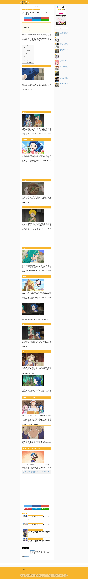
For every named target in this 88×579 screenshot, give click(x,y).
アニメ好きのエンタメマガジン (23, 570)
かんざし (24, 47)
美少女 (53, 576)
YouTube (39, 563)
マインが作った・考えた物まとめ (28, 62)
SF (21, 574)
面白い (61, 576)
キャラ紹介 (55, 574)
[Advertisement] (36, 103)
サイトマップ (57, 568)
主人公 (47, 575)
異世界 (41, 576)
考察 (55, 576)
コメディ (61, 574)
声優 (24, 576)
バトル (29, 575)
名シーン (66, 575)
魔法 (65, 576)
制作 (52, 575)
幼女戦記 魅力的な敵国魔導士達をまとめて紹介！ (64, 50)
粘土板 (24, 56)
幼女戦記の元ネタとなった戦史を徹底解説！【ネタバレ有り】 (64, 72)
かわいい (31, 574)
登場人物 (44, 576)
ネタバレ (26, 575)
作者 (50, 575)
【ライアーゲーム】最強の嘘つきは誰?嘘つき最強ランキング (64, 44)
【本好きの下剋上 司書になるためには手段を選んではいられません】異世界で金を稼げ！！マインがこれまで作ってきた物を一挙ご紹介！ (39, 518)
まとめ (38, 574)
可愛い (63, 575)
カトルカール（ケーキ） (26, 60)
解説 (58, 576)
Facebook (45, 563)
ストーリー (22, 575)
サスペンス (65, 574)
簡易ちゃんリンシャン (26, 50)
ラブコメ (40, 575)
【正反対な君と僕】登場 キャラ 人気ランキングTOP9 (64, 61)
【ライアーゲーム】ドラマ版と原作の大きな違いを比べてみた (64, 78)
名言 (22, 576)
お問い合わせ (65, 568)
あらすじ (24, 574)
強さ (34, 576)
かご (23, 57)
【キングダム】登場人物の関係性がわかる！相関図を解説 (64, 33)
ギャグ (58, 574)
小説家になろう (31, 576)
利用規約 (61, 568)
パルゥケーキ (25, 53)
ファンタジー (36, 575)
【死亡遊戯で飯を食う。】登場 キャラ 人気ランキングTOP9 (64, 55)
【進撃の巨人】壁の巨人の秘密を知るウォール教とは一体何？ (64, 84)
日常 (36, 576)
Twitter (42, 563)
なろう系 (35, 574)
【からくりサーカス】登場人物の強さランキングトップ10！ (64, 38)
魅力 (63, 576)
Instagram (49, 563)
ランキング (43, 575)
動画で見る (59, 575)
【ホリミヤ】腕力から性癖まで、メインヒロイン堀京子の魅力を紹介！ (64, 67)
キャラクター (51, 574)
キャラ (47, 574)
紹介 (50, 576)
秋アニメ (48, 576)
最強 (38, 576)
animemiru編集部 (32, 550)
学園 (26, 576)
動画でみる (55, 575)
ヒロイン (32, 575)
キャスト (44, 574)
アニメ (41, 574)
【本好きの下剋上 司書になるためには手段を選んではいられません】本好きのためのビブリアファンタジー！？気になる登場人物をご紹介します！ (39, 541)
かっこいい (27, 574)
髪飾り (24, 54)
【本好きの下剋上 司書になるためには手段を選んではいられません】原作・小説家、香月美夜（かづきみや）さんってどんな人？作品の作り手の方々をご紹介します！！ (39, 532)
